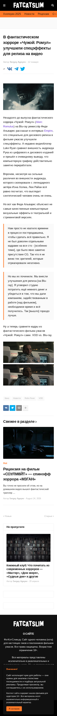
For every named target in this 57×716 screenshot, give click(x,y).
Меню (4, 5)
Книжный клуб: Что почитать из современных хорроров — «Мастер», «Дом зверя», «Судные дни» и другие (27, 571)
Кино (7, 398)
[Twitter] (22, 69)
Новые (8, 516)
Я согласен (14, 709)
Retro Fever (30, 398)
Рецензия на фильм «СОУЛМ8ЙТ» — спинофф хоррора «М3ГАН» (27, 474)
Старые (48, 516)
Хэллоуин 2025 (12, 14)
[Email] (19, 408)
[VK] (9, 69)
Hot (5, 463)
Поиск (52, 5)
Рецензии (43, 14)
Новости (29, 14)
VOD (41, 398)
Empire (48, 130)
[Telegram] (16, 69)
